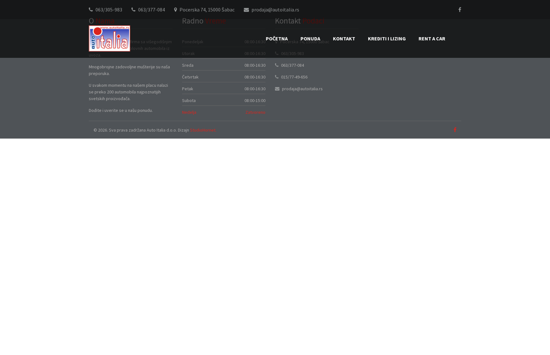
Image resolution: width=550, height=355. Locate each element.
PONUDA (310, 38)
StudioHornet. (203, 130)
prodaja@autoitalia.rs (275, 9)
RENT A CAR (432, 38)
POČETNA (277, 38)
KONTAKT (344, 38)
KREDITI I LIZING (387, 38)
